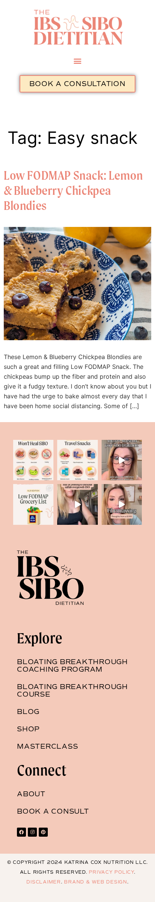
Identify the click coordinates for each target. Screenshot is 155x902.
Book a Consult (53, 811)
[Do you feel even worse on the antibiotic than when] (122, 460)
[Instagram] (32, 832)
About (31, 794)
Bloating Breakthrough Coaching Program (72, 666)
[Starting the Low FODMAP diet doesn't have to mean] (33, 504)
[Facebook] (21, 832)
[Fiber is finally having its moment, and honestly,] (122, 504)
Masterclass (47, 746)
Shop (28, 729)
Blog (28, 712)
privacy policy (111, 872)
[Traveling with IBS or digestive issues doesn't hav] (77, 460)
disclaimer (43, 882)
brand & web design (94, 882)
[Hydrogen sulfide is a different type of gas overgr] (77, 504)
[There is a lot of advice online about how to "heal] (33, 460)
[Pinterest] (43, 832)
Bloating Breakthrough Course (72, 690)
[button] (77, 60)
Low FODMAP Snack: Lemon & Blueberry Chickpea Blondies (73, 190)
